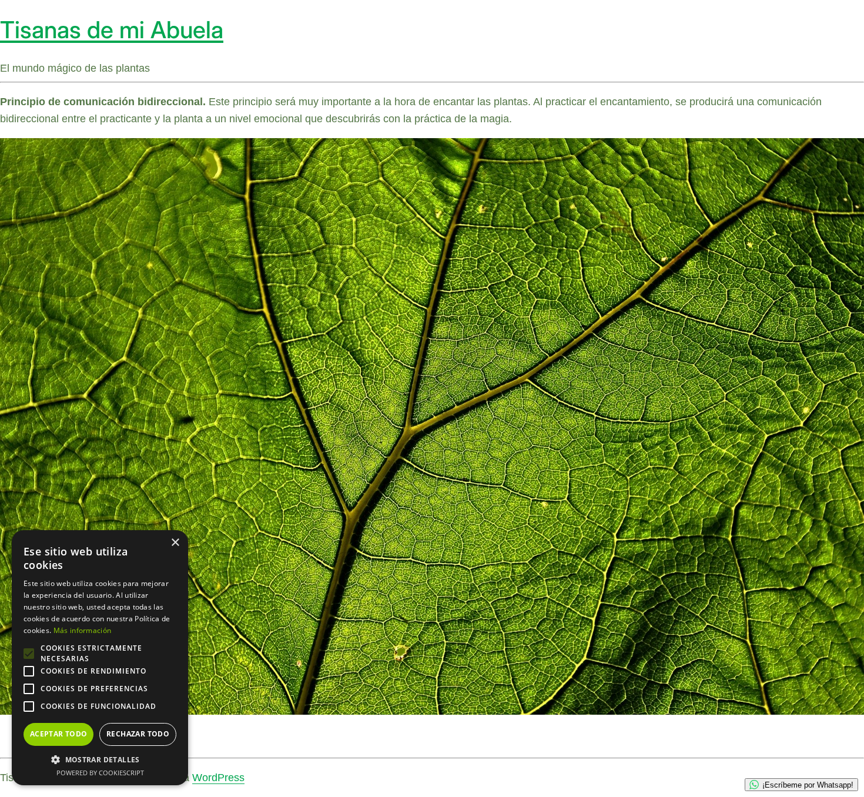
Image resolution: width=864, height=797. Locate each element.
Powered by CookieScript (100, 772)
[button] (100, 759)
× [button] (174, 542)
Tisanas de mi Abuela (111, 29)
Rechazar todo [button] (137, 734)
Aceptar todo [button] (59, 734)
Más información (82, 630)
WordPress (218, 777)
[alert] (100, 657)
